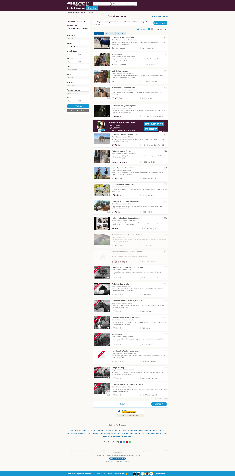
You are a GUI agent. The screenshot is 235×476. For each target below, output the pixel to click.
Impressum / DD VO (133, 455)
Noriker (103, 433)
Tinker (165, 433)
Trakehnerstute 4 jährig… (121, 151)
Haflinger (161, 430)
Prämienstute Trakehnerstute (123, 88)
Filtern (78, 106)
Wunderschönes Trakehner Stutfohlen (127, 252)
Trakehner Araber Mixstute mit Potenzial (127, 384)
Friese (154, 430)
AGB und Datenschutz (119, 455)
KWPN (90, 433)
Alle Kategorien (72, 25)
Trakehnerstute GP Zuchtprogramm (126, 134)
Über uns (98, 455)
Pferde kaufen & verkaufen (78, 12)
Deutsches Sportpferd (129, 430)
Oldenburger (111, 433)
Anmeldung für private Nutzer (117, 458)
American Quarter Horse (78, 430)
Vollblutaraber (126, 436)
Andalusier (92, 430)
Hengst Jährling (118, 368)
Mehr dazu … (161, 474)
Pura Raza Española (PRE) (135, 433)
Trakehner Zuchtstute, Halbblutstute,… (127, 201)
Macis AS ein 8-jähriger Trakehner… (125, 168)
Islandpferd (82, 433)
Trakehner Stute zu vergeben (123, 37)
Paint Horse (121, 433)
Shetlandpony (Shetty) (153, 433)
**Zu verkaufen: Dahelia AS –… (124, 185)
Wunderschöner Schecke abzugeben (126, 317)
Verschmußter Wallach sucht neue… (126, 351)
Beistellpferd (117, 54)
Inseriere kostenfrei (159, 16)
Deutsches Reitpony (113, 430)
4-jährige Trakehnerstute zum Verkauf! (127, 235)
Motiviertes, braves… (120, 71)
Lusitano (96, 433)
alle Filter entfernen (78, 111)
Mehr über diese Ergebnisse (161, 398)
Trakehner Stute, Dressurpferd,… (124, 106)
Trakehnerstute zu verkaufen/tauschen (127, 301)
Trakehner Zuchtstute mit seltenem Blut (127, 267)
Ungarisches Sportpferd (111, 436)
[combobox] (78, 38)
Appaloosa (100, 430)
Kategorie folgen (160, 23)
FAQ (104, 455)
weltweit (143, 29)
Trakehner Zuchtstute (120, 284)
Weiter (159, 403)
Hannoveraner (72, 433)
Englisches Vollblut (144, 430)
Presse (109, 455)
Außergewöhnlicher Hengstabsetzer (126, 218)
